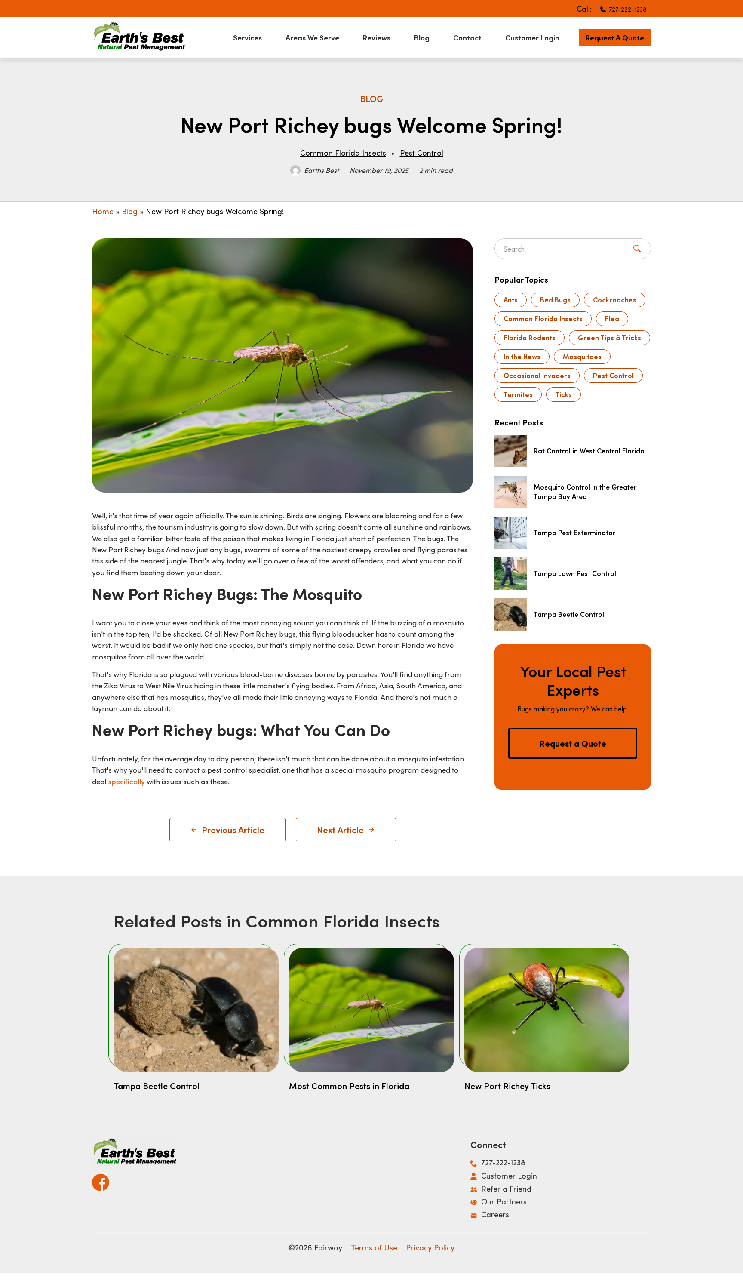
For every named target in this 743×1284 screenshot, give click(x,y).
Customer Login (532, 37)
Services (247, 37)
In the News (522, 356)
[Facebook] (100, 1179)
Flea (612, 318)
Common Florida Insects (343, 153)
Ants (511, 299)
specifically (126, 781)
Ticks (563, 394)
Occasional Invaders (537, 375)
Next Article (340, 829)
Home (103, 211)
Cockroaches (614, 299)
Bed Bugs (555, 299)
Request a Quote (615, 37)
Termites (518, 394)
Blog (422, 37)
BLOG (371, 98)
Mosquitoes (582, 356)
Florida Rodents (530, 337)
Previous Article (233, 829)
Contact (467, 37)
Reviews (376, 37)
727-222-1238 (628, 9)
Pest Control (421, 153)
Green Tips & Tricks (609, 337)
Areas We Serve (312, 37)
